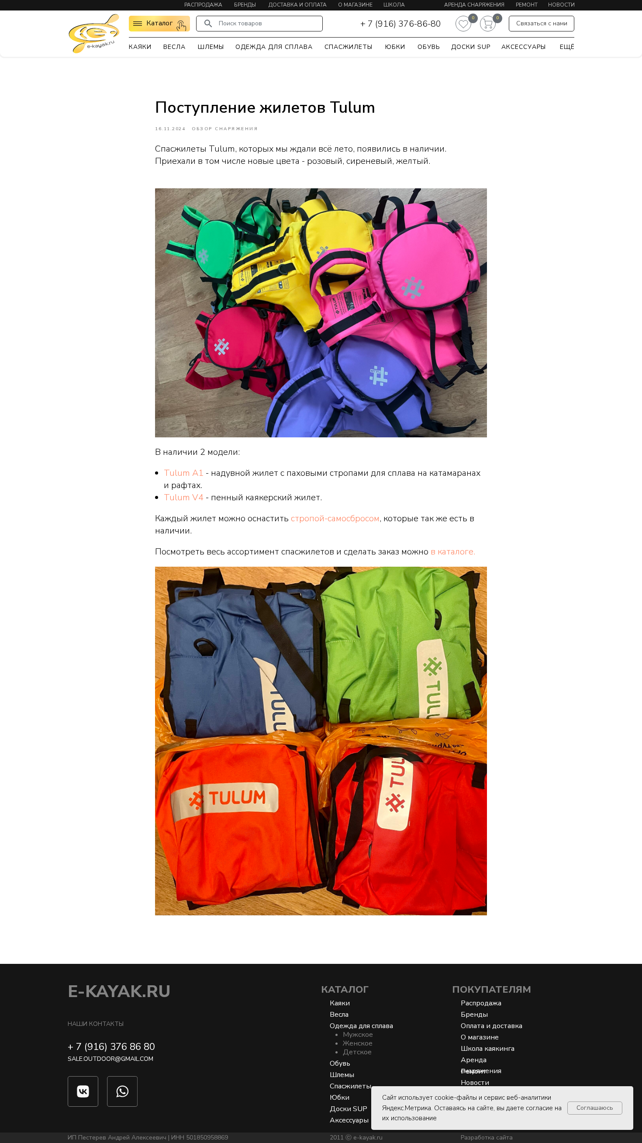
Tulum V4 (184, 497)
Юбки (395, 47)
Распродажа (203, 4)
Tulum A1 (184, 473)
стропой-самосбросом (335, 518)
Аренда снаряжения (474, 4)
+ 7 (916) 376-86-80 (400, 24)
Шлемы (211, 47)
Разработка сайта (487, 1137)
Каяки (140, 47)
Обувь (429, 47)
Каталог (345, 989)
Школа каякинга (487, 1048)
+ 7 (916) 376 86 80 (111, 1046)
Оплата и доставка (491, 1026)
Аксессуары (523, 47)
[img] (94, 33)
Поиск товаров (240, 23)
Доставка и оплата (298, 4)
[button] (541, 23)
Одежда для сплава (274, 47)
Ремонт (527, 4)
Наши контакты (96, 1024)
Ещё (567, 47)
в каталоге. (453, 552)
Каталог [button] (159, 23)
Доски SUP (470, 47)
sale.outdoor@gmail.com (110, 1059)
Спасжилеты (348, 47)
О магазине (355, 4)
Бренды (245, 4)
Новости (561, 4)
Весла (174, 47)
